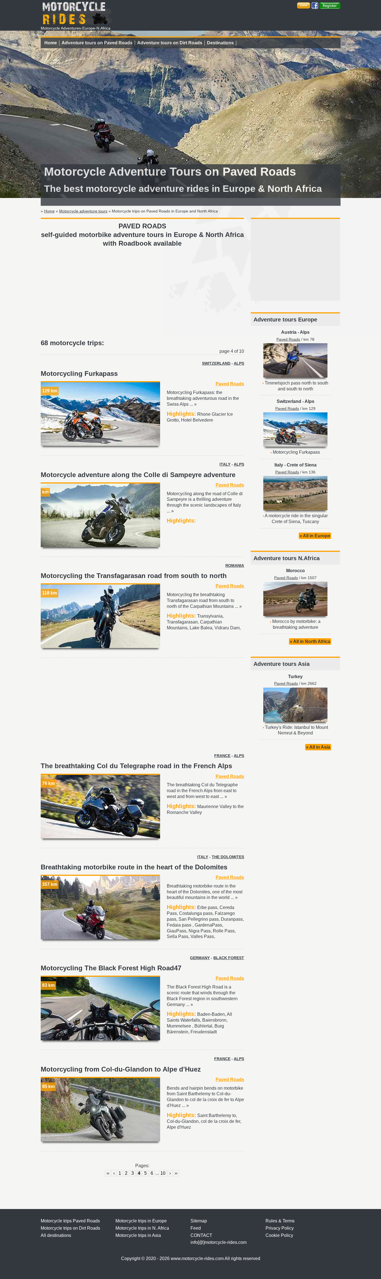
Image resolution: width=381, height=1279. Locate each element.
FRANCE (222, 755)
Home (50, 42)
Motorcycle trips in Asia (138, 1235)
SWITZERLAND (216, 363)
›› (176, 1173)
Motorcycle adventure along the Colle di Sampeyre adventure (138, 474)
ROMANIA (234, 565)
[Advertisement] (142, 293)
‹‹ (108, 1173)
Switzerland (289, 401)
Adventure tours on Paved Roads (97, 42)
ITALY (225, 464)
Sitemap (199, 1220)
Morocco (295, 570)
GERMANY (200, 958)
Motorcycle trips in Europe (141, 1220)
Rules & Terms (280, 1220)
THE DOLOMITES (228, 857)
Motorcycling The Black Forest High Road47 (111, 968)
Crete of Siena (302, 465)
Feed (196, 1228)
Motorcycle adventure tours (83, 211)
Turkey (295, 676)
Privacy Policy (280, 1228)
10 (162, 1173)
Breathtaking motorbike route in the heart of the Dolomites (134, 867)
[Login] (303, 5)
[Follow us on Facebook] (315, 5)
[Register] (330, 5)
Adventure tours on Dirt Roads (169, 42)
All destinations (56, 1235)
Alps (305, 332)
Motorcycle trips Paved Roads (70, 1220)
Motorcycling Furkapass (79, 373)
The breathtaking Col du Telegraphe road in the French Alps (136, 766)
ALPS (239, 363)
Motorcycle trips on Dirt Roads (70, 1228)
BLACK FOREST (228, 958)
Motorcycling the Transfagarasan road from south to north (134, 575)
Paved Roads (230, 383)
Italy (278, 465)
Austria (288, 332)
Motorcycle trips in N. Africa (142, 1228)
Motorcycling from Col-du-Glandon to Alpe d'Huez (121, 1069)
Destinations (220, 42)
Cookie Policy (279, 1235)
